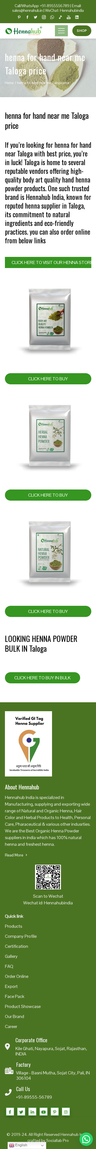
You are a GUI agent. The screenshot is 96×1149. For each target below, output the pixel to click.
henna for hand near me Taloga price (47, 120)
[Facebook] (10, 1111)
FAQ (9, 966)
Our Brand (14, 1016)
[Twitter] (21, 1111)
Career (11, 1026)
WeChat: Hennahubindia (64, 10)
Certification (16, 946)
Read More (14, 855)
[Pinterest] (54, 1111)
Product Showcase (23, 1006)
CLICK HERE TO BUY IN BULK (42, 678)
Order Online (16, 976)
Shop (82, 30)
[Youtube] (43, 1111)
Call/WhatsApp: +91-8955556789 (42, 5)
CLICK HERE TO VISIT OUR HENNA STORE (51, 262)
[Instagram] (65, 1111)
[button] (86, 1139)
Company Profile (21, 936)
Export (11, 986)
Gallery (11, 956)
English (20, 1145)
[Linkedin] (32, 1111)
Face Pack (14, 996)
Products (13, 926)
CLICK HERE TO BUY (48, 379)
